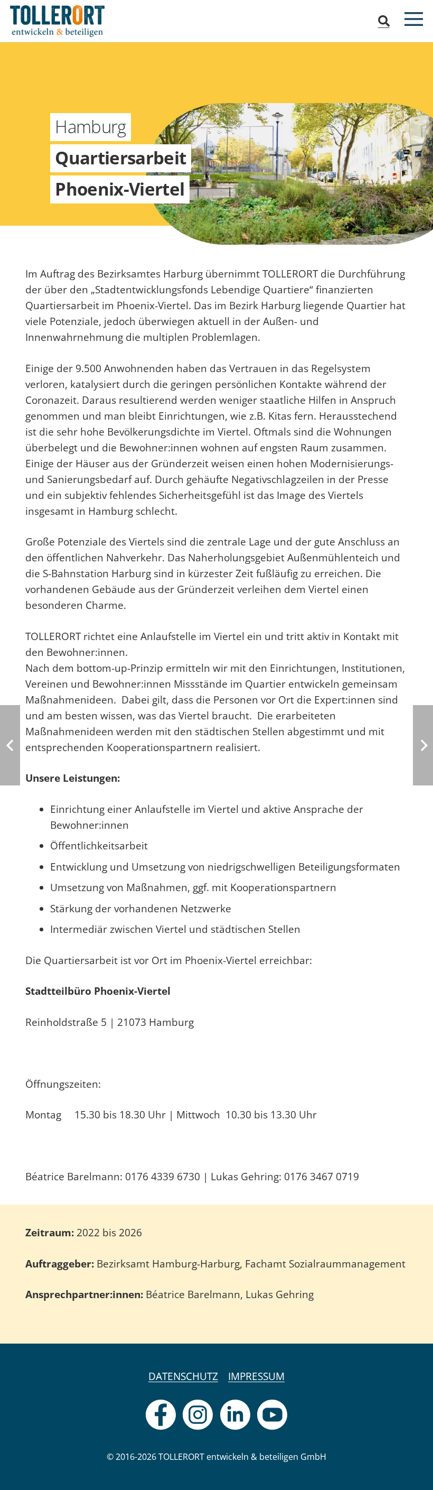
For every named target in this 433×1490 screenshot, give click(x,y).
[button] (383, 21)
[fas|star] (161, 1415)
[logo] (57, 21)
